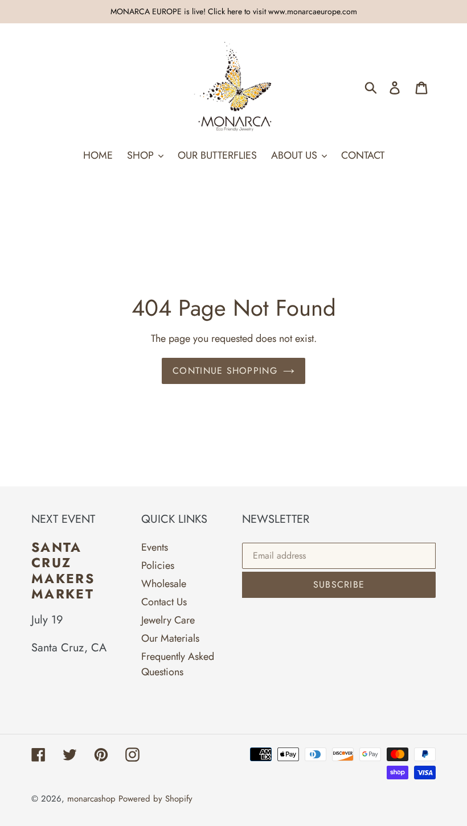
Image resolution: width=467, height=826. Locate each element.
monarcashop (91, 798)
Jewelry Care (168, 620)
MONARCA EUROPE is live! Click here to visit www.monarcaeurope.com (233, 11)
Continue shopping (225, 370)
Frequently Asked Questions (177, 664)
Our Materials (170, 638)
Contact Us (164, 601)
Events (154, 547)
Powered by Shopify (155, 798)
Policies (157, 565)
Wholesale (163, 583)
